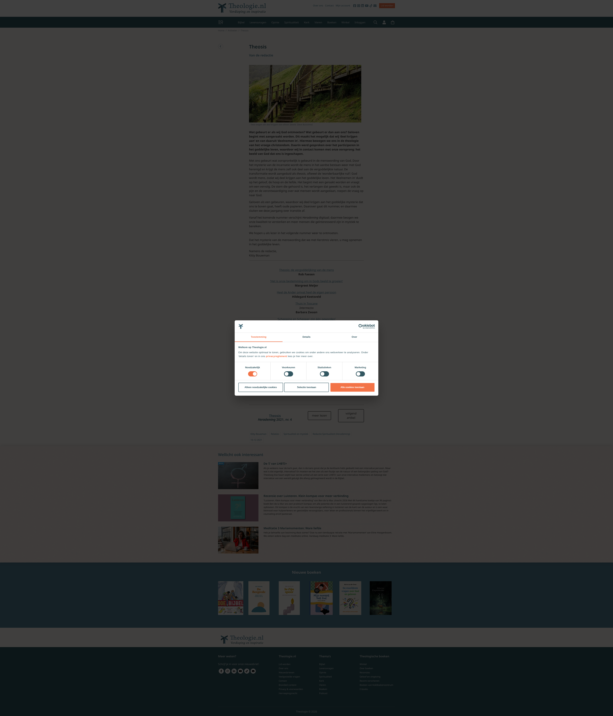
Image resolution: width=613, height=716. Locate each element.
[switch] (288, 374)
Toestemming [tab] (258, 337)
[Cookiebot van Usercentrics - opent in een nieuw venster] (361, 326)
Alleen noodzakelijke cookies (261, 387)
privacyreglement (276, 356)
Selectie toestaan (306, 387)
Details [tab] (306, 337)
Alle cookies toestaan (352, 387)
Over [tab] (354, 337)
